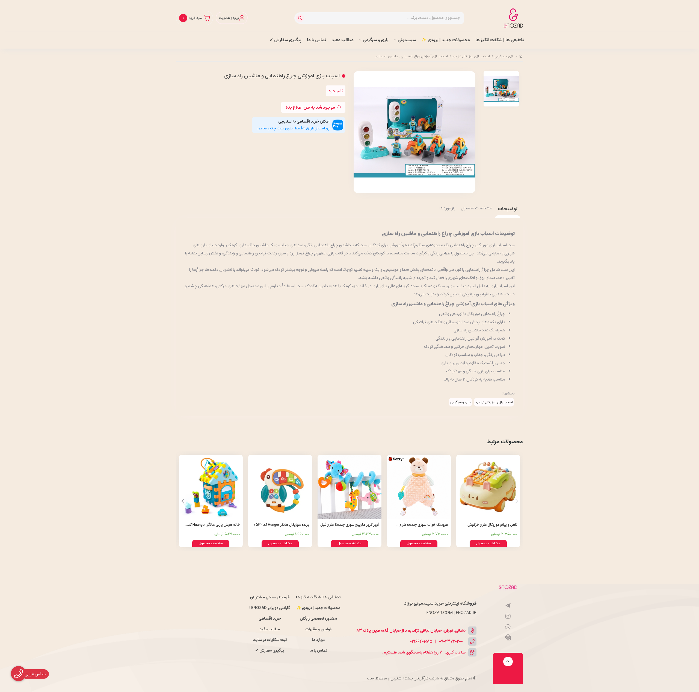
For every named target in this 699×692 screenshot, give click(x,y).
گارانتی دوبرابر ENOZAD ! (269, 608)
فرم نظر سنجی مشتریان (269, 597)
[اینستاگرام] (508, 616)
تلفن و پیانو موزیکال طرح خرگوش (492, 525)
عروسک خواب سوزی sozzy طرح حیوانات (423, 525)
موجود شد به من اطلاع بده (311, 107)
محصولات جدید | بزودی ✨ (446, 40)
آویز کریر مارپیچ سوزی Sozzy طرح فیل (349, 525)
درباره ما (318, 640)
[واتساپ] (508, 627)
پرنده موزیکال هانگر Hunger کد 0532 (281, 525)
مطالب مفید (342, 40)
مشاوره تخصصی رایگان (318, 618)
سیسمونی (407, 40)
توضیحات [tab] (507, 209)
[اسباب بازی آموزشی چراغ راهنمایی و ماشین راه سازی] (507, 587)
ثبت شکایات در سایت (270, 640)
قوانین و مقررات (318, 629)
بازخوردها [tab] (447, 208)
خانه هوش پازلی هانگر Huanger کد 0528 (214, 525)
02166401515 (421, 641)
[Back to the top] (508, 661)
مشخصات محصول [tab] (476, 208)
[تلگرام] (508, 605)
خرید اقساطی (270, 618)
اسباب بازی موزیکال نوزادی (471, 56)
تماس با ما (316, 40)
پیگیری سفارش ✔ (285, 40)
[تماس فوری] (508, 637)
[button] (182, 501)
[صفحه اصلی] (521, 56)
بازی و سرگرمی (376, 40)
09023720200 (451, 641)
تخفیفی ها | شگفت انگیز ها (499, 40)
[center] (300, 18)
